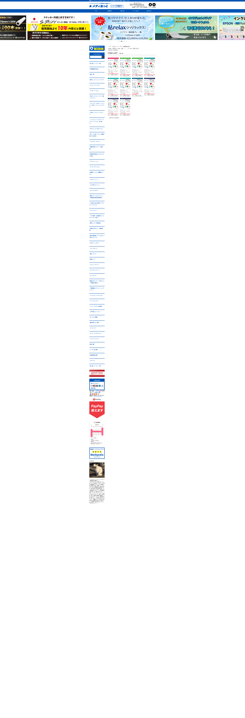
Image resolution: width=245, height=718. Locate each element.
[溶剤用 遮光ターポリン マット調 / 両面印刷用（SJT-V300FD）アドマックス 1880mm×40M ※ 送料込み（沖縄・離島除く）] (113, 88)
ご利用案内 (109, 10)
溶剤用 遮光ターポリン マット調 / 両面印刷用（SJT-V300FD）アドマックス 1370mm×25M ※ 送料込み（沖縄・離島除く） (125, 91)
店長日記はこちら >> (93, 502)
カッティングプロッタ (95, 333)
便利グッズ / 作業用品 (95, 223)
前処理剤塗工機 (93, 355)
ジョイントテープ (94, 264)
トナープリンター (94, 300)
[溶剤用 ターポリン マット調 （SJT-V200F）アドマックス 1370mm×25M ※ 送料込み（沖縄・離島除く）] (125, 108)
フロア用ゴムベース (95, 184)
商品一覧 (122, 10)
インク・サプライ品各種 (96, 306)
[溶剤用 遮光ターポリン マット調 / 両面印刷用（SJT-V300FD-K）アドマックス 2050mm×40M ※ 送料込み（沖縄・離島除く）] (149, 67)
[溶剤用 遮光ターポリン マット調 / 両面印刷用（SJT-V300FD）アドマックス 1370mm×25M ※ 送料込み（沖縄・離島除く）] (125, 88)
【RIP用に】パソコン (95, 311)
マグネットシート (94, 179)
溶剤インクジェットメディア (97, 79)
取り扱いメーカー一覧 (116, 46)
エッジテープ (93, 275)
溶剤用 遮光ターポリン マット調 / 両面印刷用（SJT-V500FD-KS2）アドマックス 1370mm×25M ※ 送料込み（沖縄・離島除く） (137, 71)
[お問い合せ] (137, 7)
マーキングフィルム (95, 166)
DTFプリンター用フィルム (96, 128)
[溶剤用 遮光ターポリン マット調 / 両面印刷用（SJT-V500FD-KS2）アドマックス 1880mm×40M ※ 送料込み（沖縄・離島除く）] (125, 67)
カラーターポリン (94, 190)
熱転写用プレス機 (94, 322)
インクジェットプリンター (96, 295)
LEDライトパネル (94, 242)
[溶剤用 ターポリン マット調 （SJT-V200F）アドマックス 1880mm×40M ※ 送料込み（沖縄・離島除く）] (149, 88)
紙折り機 (92, 344)
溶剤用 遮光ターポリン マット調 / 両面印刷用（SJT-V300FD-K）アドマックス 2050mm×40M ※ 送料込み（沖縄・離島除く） (149, 71)
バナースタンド (93, 248)
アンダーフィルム (94, 90)
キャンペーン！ (93, 210)
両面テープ (92, 259)
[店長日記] (97, 477)
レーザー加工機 (93, 349)
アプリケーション (94, 161)
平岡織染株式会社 (94, 69)
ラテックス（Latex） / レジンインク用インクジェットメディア (97, 105)
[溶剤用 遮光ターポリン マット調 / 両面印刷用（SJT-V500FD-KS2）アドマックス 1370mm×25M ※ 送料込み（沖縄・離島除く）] (137, 67)
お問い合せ (149, 10)
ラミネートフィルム (95, 85)
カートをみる (136, 10)
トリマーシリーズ (94, 338)
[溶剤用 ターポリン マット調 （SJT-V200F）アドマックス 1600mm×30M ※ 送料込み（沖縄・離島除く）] (113, 108)
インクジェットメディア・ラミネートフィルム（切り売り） (96, 121)
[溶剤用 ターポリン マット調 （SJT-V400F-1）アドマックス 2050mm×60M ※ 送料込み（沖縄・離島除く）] (137, 88)
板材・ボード (93, 253)
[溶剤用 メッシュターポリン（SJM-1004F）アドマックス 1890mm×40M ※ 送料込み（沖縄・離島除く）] (113, 67)
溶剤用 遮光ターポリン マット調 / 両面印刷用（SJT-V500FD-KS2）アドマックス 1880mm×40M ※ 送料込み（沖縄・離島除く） (125, 71)
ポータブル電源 (93, 317)
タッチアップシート (95, 270)
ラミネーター (93, 328)
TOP (96, 10)
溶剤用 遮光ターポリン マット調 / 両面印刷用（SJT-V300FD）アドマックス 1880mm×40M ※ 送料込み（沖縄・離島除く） (113, 91)
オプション (92, 360)
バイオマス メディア (95, 141)
